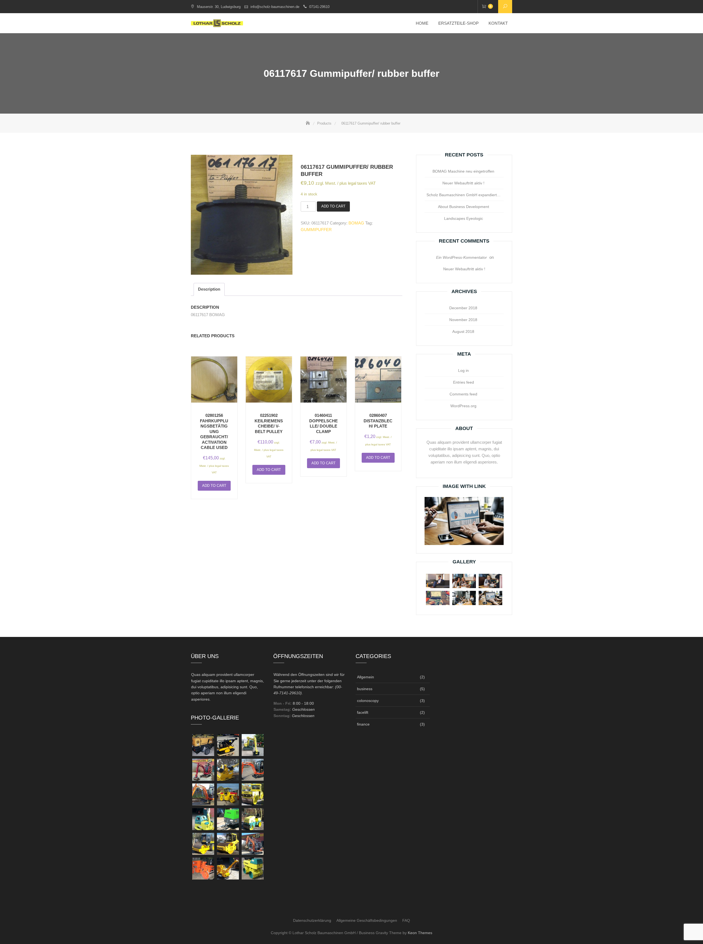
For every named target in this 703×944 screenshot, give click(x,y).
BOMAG (356, 223)
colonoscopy (368, 700)
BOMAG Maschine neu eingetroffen (463, 171)
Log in (463, 370)
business (364, 689)
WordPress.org (463, 406)
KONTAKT (498, 23)
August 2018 (463, 331)
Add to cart (333, 206)
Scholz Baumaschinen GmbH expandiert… (463, 195)
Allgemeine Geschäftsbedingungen (366, 920)
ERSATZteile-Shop (458, 23)
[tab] (209, 289)
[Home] (308, 123)
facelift (362, 712)
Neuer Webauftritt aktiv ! (463, 183)
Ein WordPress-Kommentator (461, 257)
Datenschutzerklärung (312, 920)
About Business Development (463, 206)
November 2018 (463, 320)
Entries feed (463, 382)
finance (363, 724)
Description (209, 289)
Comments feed (463, 394)
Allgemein (365, 677)
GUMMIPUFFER (316, 229)
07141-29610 (319, 7)
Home (422, 23)
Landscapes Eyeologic (463, 218)
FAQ (406, 920)
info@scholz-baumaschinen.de (274, 7)
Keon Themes (420, 933)
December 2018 (463, 308)
